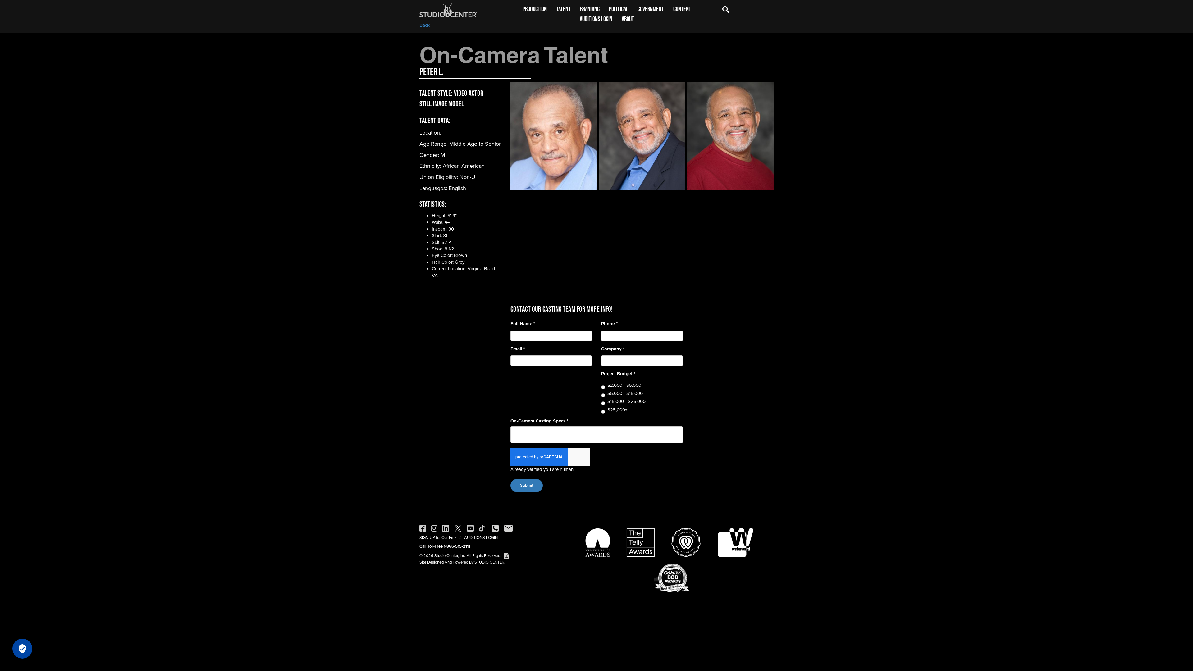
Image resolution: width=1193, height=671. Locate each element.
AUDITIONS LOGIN (481, 538)
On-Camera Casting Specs (539, 421)
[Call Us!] (495, 528)
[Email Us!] (508, 528)
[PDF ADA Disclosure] (506, 556)
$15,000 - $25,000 (626, 401)
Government (651, 8)
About (628, 18)
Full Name (522, 324)
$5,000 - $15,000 (625, 393)
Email (517, 349)
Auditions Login (596, 18)
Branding (590, 8)
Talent (563, 8)
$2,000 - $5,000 (624, 385)
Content (682, 8)
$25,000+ (617, 410)
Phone (609, 324)
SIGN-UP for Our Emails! (440, 538)
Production (535, 8)
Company (612, 349)
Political (618, 8)
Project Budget (618, 374)
